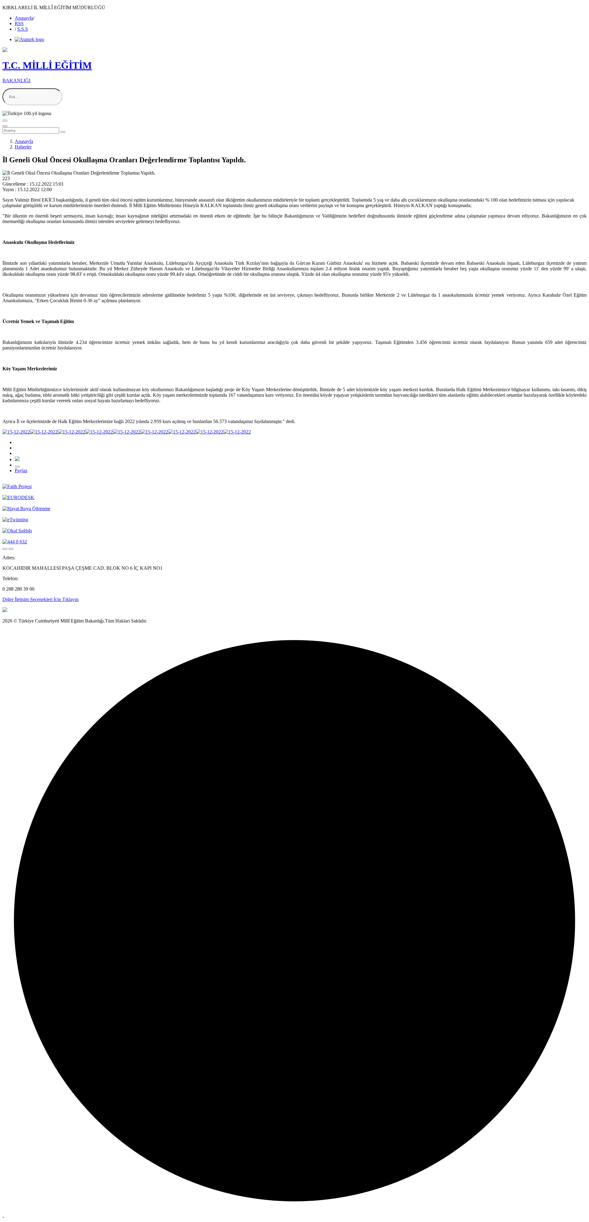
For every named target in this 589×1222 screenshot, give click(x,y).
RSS (19, 23)
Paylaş (21, 470)
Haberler (23, 146)
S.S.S (22, 29)
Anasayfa (24, 18)
